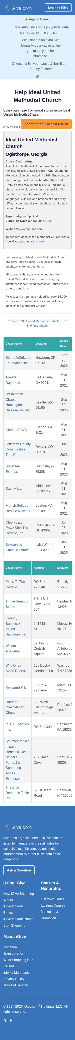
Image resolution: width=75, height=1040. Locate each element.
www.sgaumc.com (31, 229)
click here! (38, 241)
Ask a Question (19, 870)
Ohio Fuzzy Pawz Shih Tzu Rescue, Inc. (17, 528)
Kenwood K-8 (16, 688)
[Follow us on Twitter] (5, 1020)
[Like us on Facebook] (11, 1020)
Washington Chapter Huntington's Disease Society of (18, 404)
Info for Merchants (16, 972)
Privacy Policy (13, 979)
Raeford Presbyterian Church (15, 707)
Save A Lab (14, 488)
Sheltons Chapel (37, 325)
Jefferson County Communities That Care (18, 449)
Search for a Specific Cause (46, 124)
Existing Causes (53, 905)
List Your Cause (52, 899)
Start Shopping (14, 925)
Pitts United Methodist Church (39, 321)
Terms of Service (15, 985)
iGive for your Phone (18, 919)
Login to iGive (58, 7)
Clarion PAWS (16, 430)
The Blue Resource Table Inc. (17, 793)
